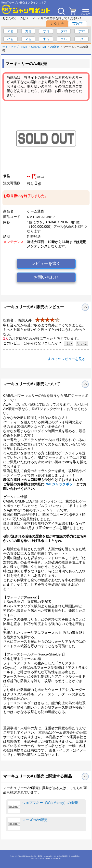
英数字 (77, 24)
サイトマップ (10, 46)
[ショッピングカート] (73, 13)
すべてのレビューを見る (66, 359)
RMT (24, 46)
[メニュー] (86, 11)
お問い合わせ (46, 277)
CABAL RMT (38, 46)
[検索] (61, 11)
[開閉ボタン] (85, 307)
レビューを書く (46, 263)
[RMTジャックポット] (26, 9)
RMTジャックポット (60, 484)
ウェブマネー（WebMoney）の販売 (50, 803)
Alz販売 (54, 46)
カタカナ (57, 24)
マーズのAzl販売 (35, 820)
